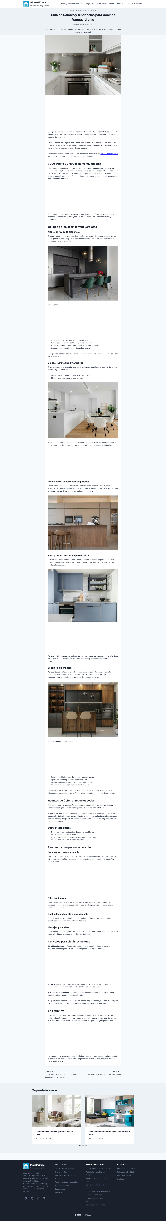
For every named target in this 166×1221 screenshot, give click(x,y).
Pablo (39, 1138)
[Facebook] (25, 1198)
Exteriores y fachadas (116, 4)
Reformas (58, 1192)
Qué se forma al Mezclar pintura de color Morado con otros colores (60, 1074)
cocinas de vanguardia (109, 154)
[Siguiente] (130, 1119)
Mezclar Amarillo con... (94, 1195)
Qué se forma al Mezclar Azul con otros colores (103, 1072)
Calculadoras (60, 1189)
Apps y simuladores (134, 4)
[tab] (79, 1145)
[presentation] (56, 1111)
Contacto (120, 1179)
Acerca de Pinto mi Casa (126, 1168)
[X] (31, 1198)
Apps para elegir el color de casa (98, 1168)
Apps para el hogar (62, 1185)
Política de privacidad (125, 1172)
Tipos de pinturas (88, 4)
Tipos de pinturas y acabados (66, 1182)
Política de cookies (124, 1175)
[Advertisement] (83, 114)
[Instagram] (37, 1198)
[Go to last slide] (35, 1119)
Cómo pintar (101, 4)
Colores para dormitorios (95, 1205)
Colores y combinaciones (69, 4)
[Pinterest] (43, 1198)
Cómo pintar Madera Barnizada (98, 1191)
